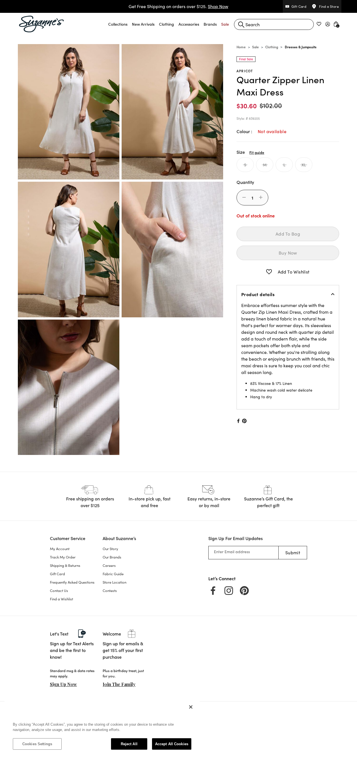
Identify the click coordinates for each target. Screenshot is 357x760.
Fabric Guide (113, 573)
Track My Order (63, 557)
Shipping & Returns (65, 565)
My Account (59, 548)
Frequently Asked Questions (72, 582)
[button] (118, 24)
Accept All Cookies (171, 744)
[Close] (191, 707)
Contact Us (59, 590)
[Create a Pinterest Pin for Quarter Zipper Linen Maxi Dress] (244, 421)
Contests (110, 590)
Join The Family (119, 684)
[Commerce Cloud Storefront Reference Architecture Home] (41, 24)
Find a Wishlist (61, 598)
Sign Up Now (63, 684)
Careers (109, 565)
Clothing (271, 46)
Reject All (129, 744)
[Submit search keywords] (241, 24)
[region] (102, 728)
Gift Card (57, 573)
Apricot (245, 70)
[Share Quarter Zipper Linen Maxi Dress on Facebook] (238, 421)
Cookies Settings (37, 744)
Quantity (245, 182)
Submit (292, 552)
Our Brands (112, 557)
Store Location (114, 582)
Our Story (110, 548)
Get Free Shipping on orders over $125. (178, 6)
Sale (255, 46)
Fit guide (256, 152)
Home (241, 46)
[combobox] (273, 24)
